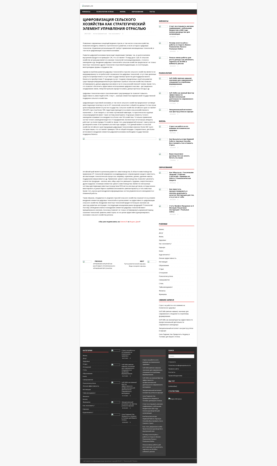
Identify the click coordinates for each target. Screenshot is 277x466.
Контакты (171, 372)
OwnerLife (124, 222)
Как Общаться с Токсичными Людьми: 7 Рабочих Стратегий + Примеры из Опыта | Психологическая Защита (181, 176)
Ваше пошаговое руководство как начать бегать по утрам (179, 156)
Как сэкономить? (114, 34)
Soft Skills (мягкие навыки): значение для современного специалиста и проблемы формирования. (181, 81)
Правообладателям (175, 376)
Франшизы (163, 294)
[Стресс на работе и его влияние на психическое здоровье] (163, 131)
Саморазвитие (164, 280)
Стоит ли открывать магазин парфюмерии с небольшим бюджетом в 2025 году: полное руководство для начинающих (181, 30)
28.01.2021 (87, 34)
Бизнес (161, 229)
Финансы (86, 12)
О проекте (172, 362)
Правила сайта (173, 369)
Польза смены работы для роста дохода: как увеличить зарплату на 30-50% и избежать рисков (181, 61)
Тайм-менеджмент (166, 287)
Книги (161, 251)
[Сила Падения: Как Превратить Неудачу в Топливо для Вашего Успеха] (115, 419)
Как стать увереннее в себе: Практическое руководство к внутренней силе (153, 429)
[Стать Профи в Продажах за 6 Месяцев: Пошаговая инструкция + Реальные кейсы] (163, 210)
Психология (165, 73)
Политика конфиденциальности (179, 365)
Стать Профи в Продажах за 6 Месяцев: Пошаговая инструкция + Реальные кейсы (181, 209)
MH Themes (133, 461)
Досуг (161, 233)
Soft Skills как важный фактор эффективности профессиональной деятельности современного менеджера (181, 97)
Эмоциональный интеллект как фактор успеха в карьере (181, 111)
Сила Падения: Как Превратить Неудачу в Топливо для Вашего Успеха (129, 417)
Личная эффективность (167, 258)
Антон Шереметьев (100, 34)
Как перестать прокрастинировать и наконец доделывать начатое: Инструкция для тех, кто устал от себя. (181, 193)
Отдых (161, 269)
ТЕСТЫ (152, 12)
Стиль (161, 283)
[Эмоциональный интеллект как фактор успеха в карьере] (163, 114)
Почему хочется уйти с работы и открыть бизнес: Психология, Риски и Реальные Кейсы (180, 46)
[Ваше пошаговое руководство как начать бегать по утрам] (163, 158)
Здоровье (162, 240)
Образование (137, 12)
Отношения (163, 273)
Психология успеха (105, 12)
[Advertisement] (119, 243)
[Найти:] (181, 356)
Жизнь (123, 12)
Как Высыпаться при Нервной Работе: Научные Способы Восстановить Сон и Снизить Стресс (181, 142)
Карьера (162, 247)
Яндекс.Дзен (134, 222)
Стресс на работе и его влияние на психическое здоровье (179, 128)
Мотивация (163, 262)
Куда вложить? (164, 255)
